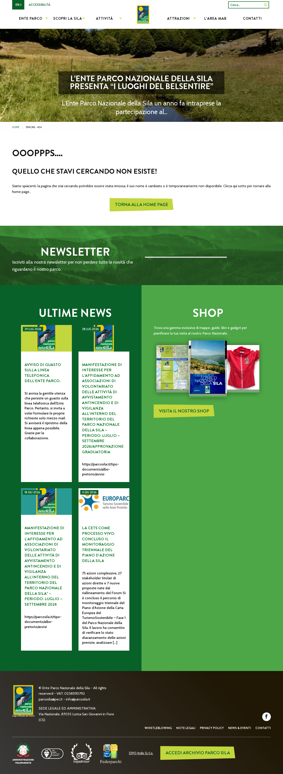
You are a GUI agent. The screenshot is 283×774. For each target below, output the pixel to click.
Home (15, 127)
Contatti (263, 728)
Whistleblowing (158, 728)
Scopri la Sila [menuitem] (67, 18)
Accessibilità (39, 4)
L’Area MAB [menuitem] (215, 18)
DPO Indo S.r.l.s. (141, 753)
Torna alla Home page (141, 204)
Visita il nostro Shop (184, 411)
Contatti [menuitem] (252, 18)
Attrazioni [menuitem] (178, 18)
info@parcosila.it (78, 699)
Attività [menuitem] (104, 18)
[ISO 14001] (52, 753)
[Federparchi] (111, 753)
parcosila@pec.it (51, 699)
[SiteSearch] (266, 5)
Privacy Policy (212, 728)
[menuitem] (141, 19)
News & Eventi (239, 728)
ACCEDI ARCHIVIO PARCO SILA (198, 753)
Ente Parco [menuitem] (30, 18)
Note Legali (185, 728)
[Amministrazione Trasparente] (23, 753)
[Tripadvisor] (82, 753)
